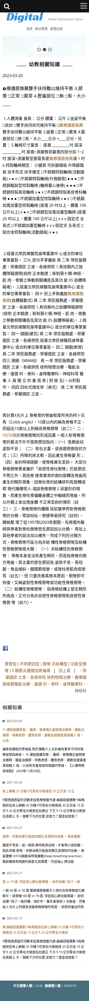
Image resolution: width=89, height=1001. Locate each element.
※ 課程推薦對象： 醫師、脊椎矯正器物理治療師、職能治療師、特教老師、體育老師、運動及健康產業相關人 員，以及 (43, 735)
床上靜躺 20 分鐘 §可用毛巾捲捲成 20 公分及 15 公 (38, 791)
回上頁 (64, 670)
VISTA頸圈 (11, 435)
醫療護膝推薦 (71, 125)
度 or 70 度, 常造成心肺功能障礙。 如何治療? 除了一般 (41, 881)
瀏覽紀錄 (56, 28)
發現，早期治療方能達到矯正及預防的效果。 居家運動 (41, 836)
